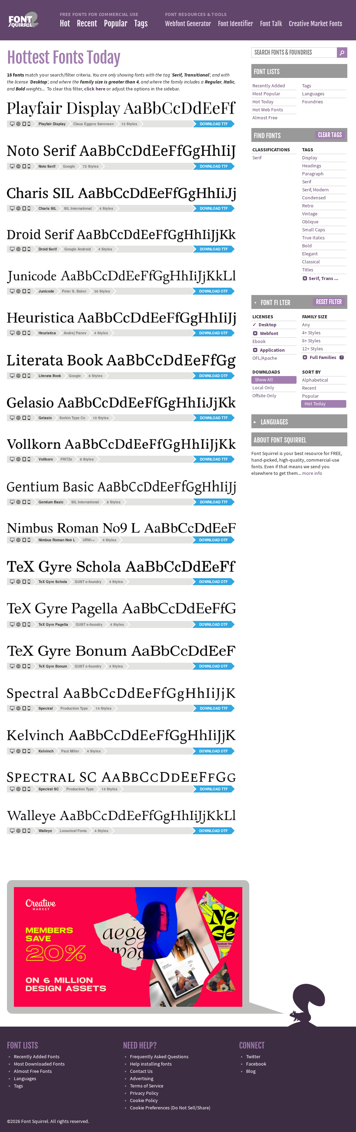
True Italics (313, 238)
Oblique (310, 222)
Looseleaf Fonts (73, 830)
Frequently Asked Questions (159, 1057)
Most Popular (266, 94)
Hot (65, 23)
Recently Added (268, 86)
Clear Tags (330, 134)
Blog (251, 1071)
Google (69, 166)
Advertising (141, 1079)
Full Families (319, 357)
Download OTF (213, 291)
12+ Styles (312, 349)
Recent (87, 23)
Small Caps (313, 230)
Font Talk (271, 23)
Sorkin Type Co (72, 417)
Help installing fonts (151, 1064)
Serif (256, 158)
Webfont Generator (188, 23)
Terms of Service (146, 1086)
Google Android (77, 249)
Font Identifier (235, 23)
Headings (311, 166)
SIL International (78, 208)
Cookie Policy (144, 1101)
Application (269, 350)
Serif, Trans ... (320, 278)
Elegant (310, 254)
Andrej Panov (75, 332)
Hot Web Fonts (267, 110)
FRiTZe (66, 459)
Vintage (309, 214)
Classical (311, 262)
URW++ (89, 539)
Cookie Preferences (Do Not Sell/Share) (170, 1108)
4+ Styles (311, 333)
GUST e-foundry (88, 581)
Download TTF (214, 123)
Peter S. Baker (74, 291)
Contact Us (141, 1071)
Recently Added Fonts (36, 1057)
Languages (313, 94)
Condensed (314, 198)
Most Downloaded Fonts (39, 1064)
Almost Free (264, 118)
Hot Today (263, 102)
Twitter (253, 1057)
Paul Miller (70, 751)
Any (306, 325)
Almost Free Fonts (33, 1071)
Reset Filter (329, 301)
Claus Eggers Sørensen (93, 123)
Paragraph (313, 174)
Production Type (74, 708)
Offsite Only (264, 396)
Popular (115, 23)
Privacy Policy (144, 1093)
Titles (307, 270)
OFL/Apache (264, 358)
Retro (308, 206)
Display (309, 158)
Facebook (256, 1064)
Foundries (312, 102)
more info (312, 473)
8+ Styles (311, 341)
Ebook (259, 341)
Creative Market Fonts (315, 23)
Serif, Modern (315, 190)
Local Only (263, 388)
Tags (141, 23)
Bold (307, 246)
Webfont (265, 333)
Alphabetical (315, 380)
